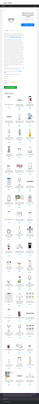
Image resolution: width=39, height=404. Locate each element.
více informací (11, 87)
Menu (3, 6)
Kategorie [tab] (16, 30)
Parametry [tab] (11, 30)
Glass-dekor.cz (8, 401)
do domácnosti (29, 395)
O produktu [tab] (6, 30)
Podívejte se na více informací (15, 37)
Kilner (32, 19)
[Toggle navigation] (35, 6)
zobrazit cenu (28, 25)
